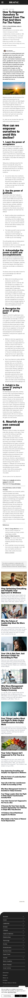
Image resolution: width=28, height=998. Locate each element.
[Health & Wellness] (23, 847)
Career (5, 834)
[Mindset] (23, 841)
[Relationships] (23, 851)
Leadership (6, 837)
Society (5, 858)
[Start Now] (14, 594)
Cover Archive (7, 882)
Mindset (5, 841)
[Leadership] (23, 837)
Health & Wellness (8, 847)
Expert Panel (6, 868)
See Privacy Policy (12, 992)
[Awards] (23, 871)
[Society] (23, 858)
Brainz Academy (7, 875)
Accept (20, 996)
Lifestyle (5, 844)
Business (5, 830)
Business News (7, 865)
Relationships (7, 851)
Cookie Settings (7, 996)
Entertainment (7, 861)
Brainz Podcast (7, 878)
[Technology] (23, 854)
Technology (6, 854)
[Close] (26, 989)
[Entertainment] (23, 861)
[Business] (23, 830)
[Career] (23, 834)
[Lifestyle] (23, 844)
